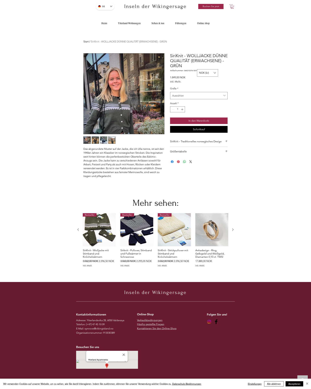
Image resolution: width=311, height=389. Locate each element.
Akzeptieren (294, 383)
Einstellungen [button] (255, 383)
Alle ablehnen (274, 383)
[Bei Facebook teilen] (172, 162)
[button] (232, 6)
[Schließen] (307, 383)
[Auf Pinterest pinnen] (178, 162)
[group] (155, 241)
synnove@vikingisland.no (99, 328)
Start (86, 41)
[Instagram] (209, 321)
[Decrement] (173, 109)
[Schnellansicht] (211, 229)
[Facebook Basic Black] (216, 321)
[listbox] (207, 73)
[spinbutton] (177, 109)
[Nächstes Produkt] (233, 229)
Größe (174, 88)
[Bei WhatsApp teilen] (184, 162)
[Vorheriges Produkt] (78, 229)
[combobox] (199, 95)
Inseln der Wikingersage (155, 6)
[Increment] (182, 109)
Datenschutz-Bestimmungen (186, 383)
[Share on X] (191, 162)
